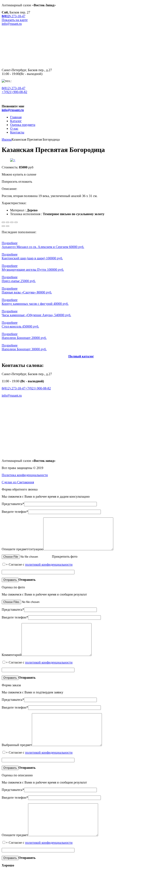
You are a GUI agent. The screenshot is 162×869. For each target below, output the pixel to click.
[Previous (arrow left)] (3, 226)
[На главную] (81, 63)
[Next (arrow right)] (7, 226)
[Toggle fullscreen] (12, 222)
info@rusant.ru (12, 395)
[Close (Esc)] (3, 222)
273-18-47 (13, 88)
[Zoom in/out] (16, 222)
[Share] (7, 222)
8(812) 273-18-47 (13, 388)
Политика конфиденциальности (25, 475)
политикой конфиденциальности (49, 564)
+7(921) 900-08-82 (14, 92)
